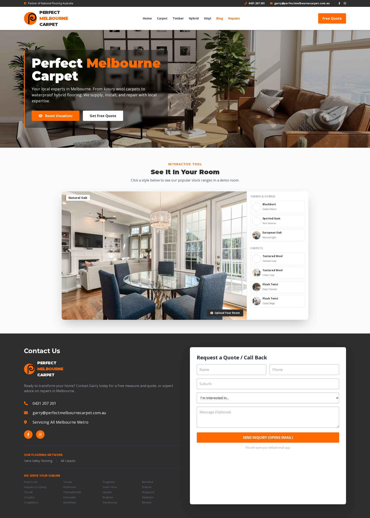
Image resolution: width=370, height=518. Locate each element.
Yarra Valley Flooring (38, 461)
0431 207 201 (257, 3)
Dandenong (110, 502)
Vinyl (207, 18)
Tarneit (67, 482)
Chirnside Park (72, 492)
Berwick (146, 502)
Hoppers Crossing (35, 487)
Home (147, 18)
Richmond (69, 487)
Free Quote (332, 18)
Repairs (234, 18)
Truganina (109, 482)
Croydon (29, 497)
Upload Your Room (227, 313)
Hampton (148, 497)
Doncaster (69, 497)
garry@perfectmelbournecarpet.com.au (302, 3)
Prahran (147, 487)
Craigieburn (31, 502)
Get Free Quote (103, 115)
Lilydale (107, 492)
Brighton (108, 497)
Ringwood (148, 492)
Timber (178, 18)
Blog (219, 18)
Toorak (28, 492)
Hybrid (194, 18)
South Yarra (110, 487)
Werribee (147, 482)
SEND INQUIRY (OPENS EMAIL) (268, 437)
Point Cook (30, 482)
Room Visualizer (58, 115)
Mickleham (69, 502)
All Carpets (68, 461)
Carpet (162, 18)
